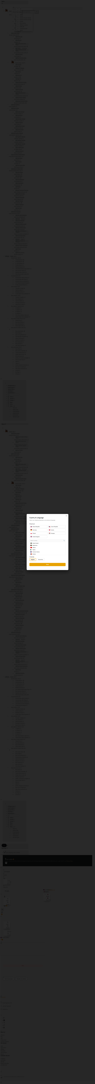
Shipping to (32, 523)
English (33, 559)
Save (47, 564)
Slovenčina (40, 559)
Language (31, 556)
